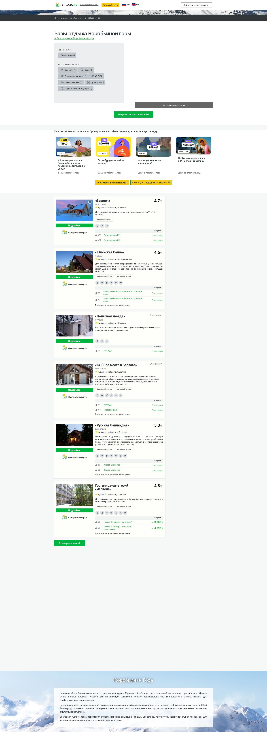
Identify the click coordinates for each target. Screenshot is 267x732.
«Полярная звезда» (110, 316)
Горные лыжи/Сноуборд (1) (78, 88)
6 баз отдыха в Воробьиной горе (74, 38)
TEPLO (61, 153)
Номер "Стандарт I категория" (118, 522)
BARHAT (142, 153)
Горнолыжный (68, 55)
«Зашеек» (102, 200)
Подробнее (74, 225)
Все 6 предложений (69, 543)
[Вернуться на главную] (66, 5)
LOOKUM (102, 153)
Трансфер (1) (97, 82)
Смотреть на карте (77, 232)
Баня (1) (88, 70)
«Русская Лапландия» (112, 425)
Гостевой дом (110, 410)
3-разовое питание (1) (75, 76)
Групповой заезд (110, 5)
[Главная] (55, 18)
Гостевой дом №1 (112, 235)
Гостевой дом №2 (112, 240)
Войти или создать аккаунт (197, 5)
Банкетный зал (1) (73, 82)
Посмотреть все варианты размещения (112, 305)
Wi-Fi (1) (98, 76)
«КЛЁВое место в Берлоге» (116, 365)
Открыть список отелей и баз (133, 114)
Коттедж (108, 351)
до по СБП (151, 182)
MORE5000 (183, 151)
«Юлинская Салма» (109, 252)
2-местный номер (112, 470)
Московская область (89, 5)
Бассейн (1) (70, 70)
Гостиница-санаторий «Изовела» (111, 487)
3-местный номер (112, 465)
